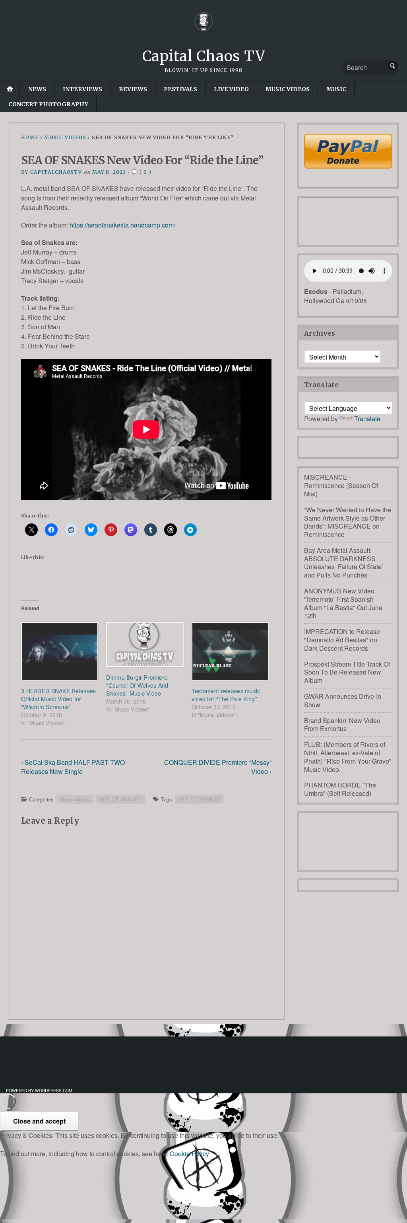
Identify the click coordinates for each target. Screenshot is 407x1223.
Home (30, 137)
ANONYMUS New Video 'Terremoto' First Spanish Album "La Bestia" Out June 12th (343, 603)
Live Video (231, 89)
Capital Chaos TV (203, 56)
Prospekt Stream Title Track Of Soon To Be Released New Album (347, 672)
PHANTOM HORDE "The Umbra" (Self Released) (340, 789)
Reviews (133, 89)
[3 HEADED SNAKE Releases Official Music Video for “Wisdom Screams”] (59, 651)
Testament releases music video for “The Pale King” (226, 695)
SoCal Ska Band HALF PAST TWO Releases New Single (73, 767)
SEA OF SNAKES (120, 799)
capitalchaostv (56, 172)
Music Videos (288, 89)
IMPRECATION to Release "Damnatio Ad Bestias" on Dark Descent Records (342, 640)
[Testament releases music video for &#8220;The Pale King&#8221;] (230, 651)
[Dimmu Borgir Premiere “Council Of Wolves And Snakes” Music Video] (144, 644)
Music (336, 89)
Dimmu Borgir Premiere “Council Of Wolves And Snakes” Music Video (137, 685)
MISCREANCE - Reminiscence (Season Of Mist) (341, 485)
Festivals (180, 89)
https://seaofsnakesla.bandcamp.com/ (122, 224)
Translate (367, 418)
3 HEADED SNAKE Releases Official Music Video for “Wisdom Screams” (58, 699)
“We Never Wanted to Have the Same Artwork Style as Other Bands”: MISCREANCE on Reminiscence (347, 522)
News (37, 89)
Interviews (82, 89)
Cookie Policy (189, 1153)
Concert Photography (48, 104)
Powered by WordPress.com (39, 1090)
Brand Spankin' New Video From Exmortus (342, 724)
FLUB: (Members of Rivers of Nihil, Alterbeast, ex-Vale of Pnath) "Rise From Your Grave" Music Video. (347, 757)
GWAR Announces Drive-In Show (342, 700)
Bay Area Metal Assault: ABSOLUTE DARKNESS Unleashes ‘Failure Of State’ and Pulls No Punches (343, 562)
